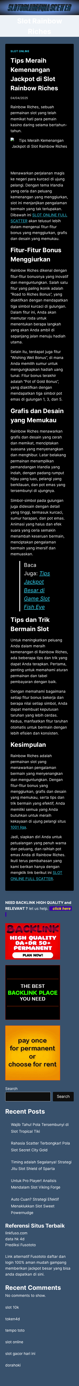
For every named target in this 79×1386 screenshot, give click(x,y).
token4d (12, 1319)
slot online (14, 1342)
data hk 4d (15, 1239)
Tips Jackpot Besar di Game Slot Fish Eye (37, 590)
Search (11, 1088)
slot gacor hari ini (20, 1353)
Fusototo (38, 1256)
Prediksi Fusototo (20, 1245)
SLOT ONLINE (20, 51)
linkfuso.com (16, 1233)
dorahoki (13, 1365)
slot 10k (12, 1307)
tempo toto (15, 1330)
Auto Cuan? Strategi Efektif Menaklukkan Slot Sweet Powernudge (35, 1206)
